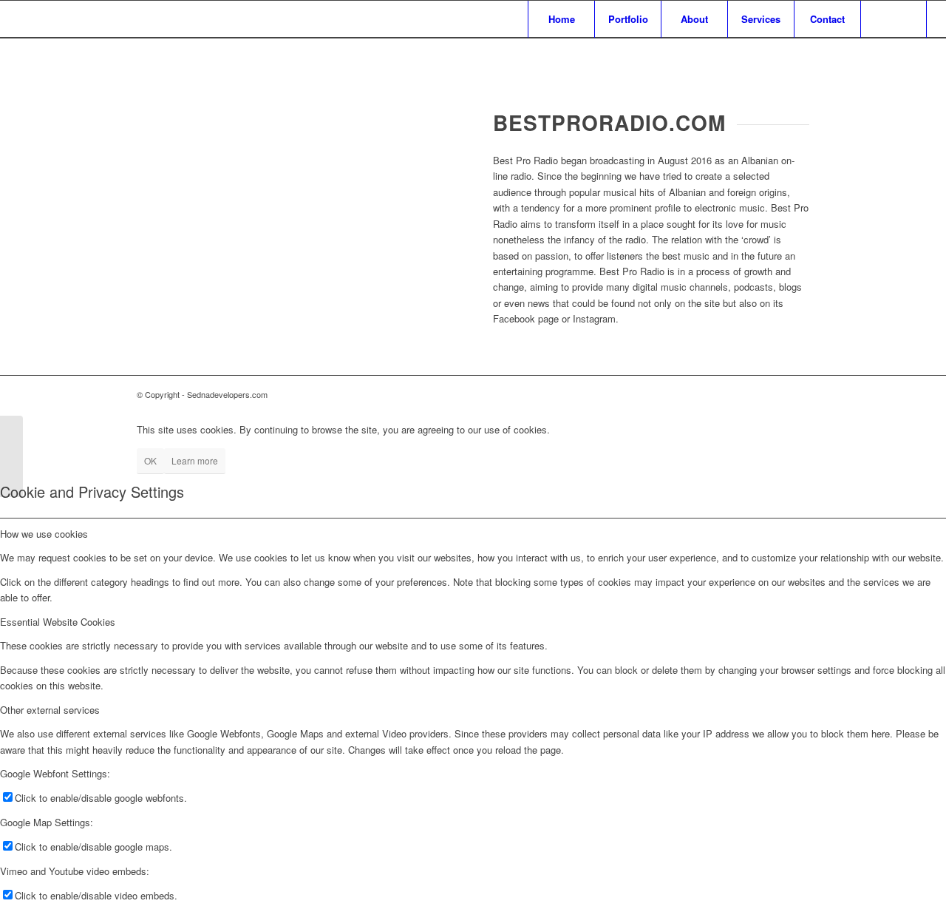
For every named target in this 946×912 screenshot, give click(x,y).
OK (150, 460)
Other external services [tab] (50, 710)
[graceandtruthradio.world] (11, 456)
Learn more (194, 460)
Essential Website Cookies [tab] (57, 622)
